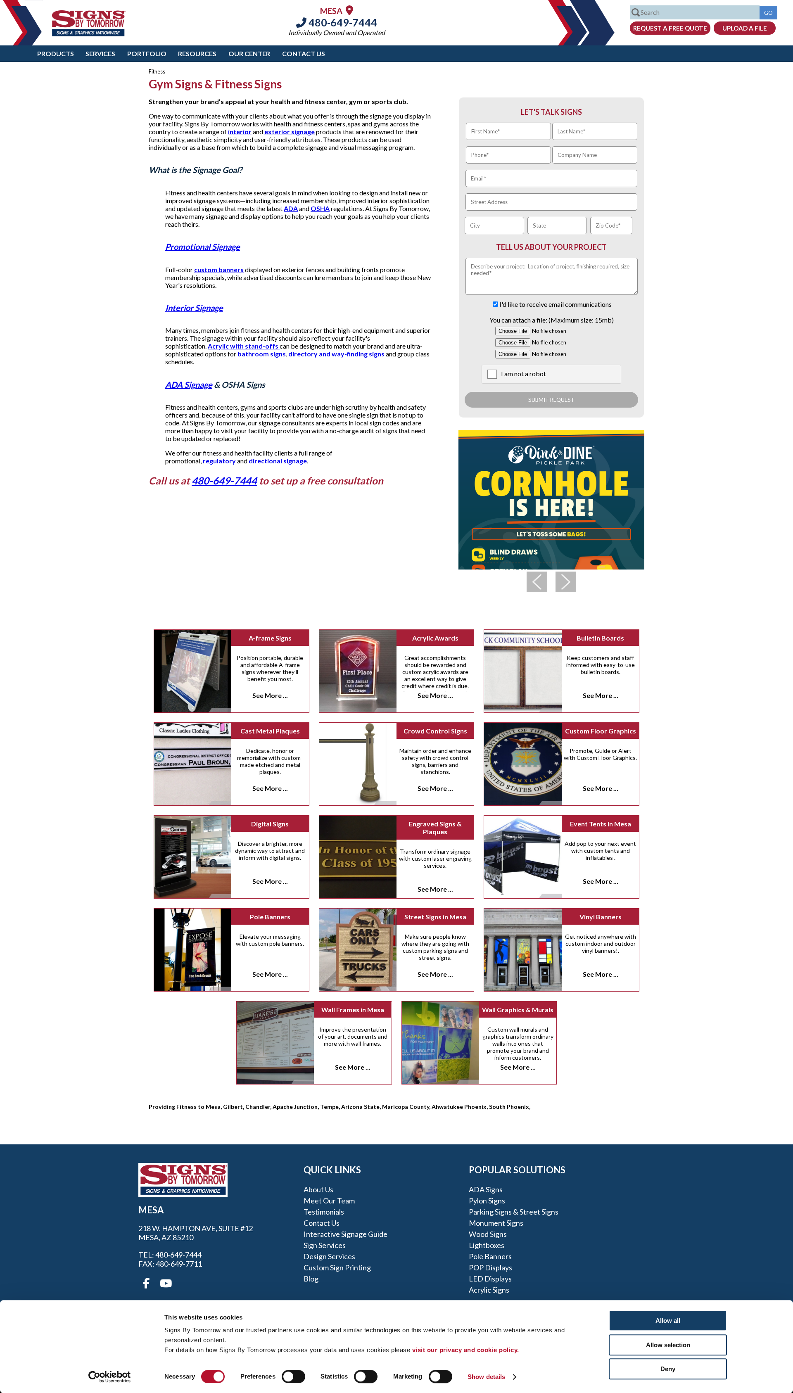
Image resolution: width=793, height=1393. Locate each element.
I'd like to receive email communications (555, 304)
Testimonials (324, 1211)
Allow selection (668, 1344)
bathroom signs (261, 354)
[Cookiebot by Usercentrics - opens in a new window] (110, 1377)
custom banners (219, 269)
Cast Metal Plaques (270, 731)
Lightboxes (486, 1245)
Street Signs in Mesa (435, 917)
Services (100, 53)
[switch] (293, 1376)
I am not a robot (523, 373)
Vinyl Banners (600, 917)
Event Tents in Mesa (600, 824)
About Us (318, 1189)
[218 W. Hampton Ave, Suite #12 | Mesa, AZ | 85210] (349, 10)
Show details (486, 1376)
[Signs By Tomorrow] (89, 34)
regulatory (219, 461)
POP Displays (490, 1267)
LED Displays (490, 1278)
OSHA (320, 208)
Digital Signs (270, 824)
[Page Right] (566, 582)
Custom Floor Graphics (600, 731)
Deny (667, 1368)
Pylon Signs (487, 1200)
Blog (311, 1278)
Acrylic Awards (435, 638)
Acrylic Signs (489, 1289)
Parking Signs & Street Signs (513, 1211)
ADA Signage (188, 384)
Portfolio (146, 53)
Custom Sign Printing (337, 1267)
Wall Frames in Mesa (352, 1009)
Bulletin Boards (600, 638)
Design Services (329, 1256)
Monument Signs (496, 1222)
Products (55, 53)
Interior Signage (194, 308)
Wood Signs (488, 1234)
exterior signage (289, 131)
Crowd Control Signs (435, 731)
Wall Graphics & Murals (517, 1009)
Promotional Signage (202, 247)
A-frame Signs (270, 638)
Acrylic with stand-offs (244, 346)
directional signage (278, 461)
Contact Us (303, 53)
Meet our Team (329, 1200)
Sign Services (325, 1245)
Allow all (667, 1320)
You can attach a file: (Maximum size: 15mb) (551, 320)
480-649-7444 (341, 22)
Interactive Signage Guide (345, 1234)
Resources (197, 53)
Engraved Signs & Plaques (435, 827)
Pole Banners (270, 917)
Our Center (249, 53)
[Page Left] (537, 582)
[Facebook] (146, 1283)
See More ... (270, 695)
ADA (291, 208)
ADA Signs (486, 1189)
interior (240, 131)
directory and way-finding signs (336, 354)
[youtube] (165, 1283)
